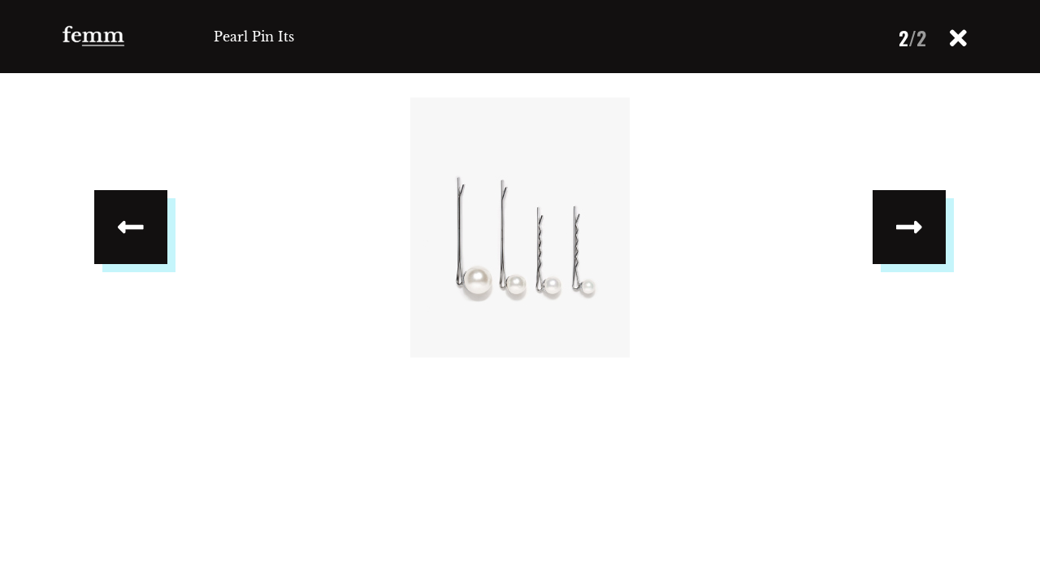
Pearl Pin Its (254, 36)
